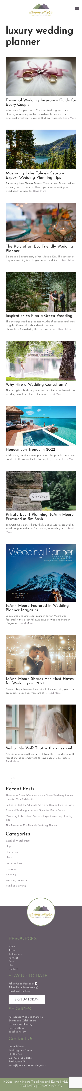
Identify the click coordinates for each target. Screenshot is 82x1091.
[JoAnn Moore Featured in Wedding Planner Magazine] (41, 573)
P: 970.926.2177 (17, 1061)
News (9, 857)
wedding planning (16, 885)
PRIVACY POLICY (50, 1086)
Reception (11, 869)
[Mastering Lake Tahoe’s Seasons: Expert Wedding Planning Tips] (41, 149)
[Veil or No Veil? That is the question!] (41, 724)
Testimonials (15, 954)
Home (12, 946)
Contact (13, 969)
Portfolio (13, 957)
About (12, 950)
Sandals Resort (17, 1028)
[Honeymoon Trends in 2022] (41, 426)
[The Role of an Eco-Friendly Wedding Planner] (41, 222)
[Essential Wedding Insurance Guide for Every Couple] (41, 76)
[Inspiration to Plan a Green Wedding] (41, 292)
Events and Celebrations (22, 1020)
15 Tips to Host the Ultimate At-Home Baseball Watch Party (40, 805)
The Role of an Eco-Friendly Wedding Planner (31, 825)
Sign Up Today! (27, 999)
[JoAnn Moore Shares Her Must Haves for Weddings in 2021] (41, 655)
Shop (11, 965)
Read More (69, 118)
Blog (8, 846)
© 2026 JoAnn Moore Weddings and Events (30, 1081)
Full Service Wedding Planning (26, 1017)
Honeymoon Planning (20, 1024)
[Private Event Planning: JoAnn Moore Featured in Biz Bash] (41, 491)
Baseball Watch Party (18, 840)
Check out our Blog (19, 991)
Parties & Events (15, 863)
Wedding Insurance (16, 880)
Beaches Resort (17, 1031)
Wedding (11, 874)
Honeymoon (12, 852)
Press (11, 961)
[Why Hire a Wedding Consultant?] (41, 361)
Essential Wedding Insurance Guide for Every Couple (35, 810)
